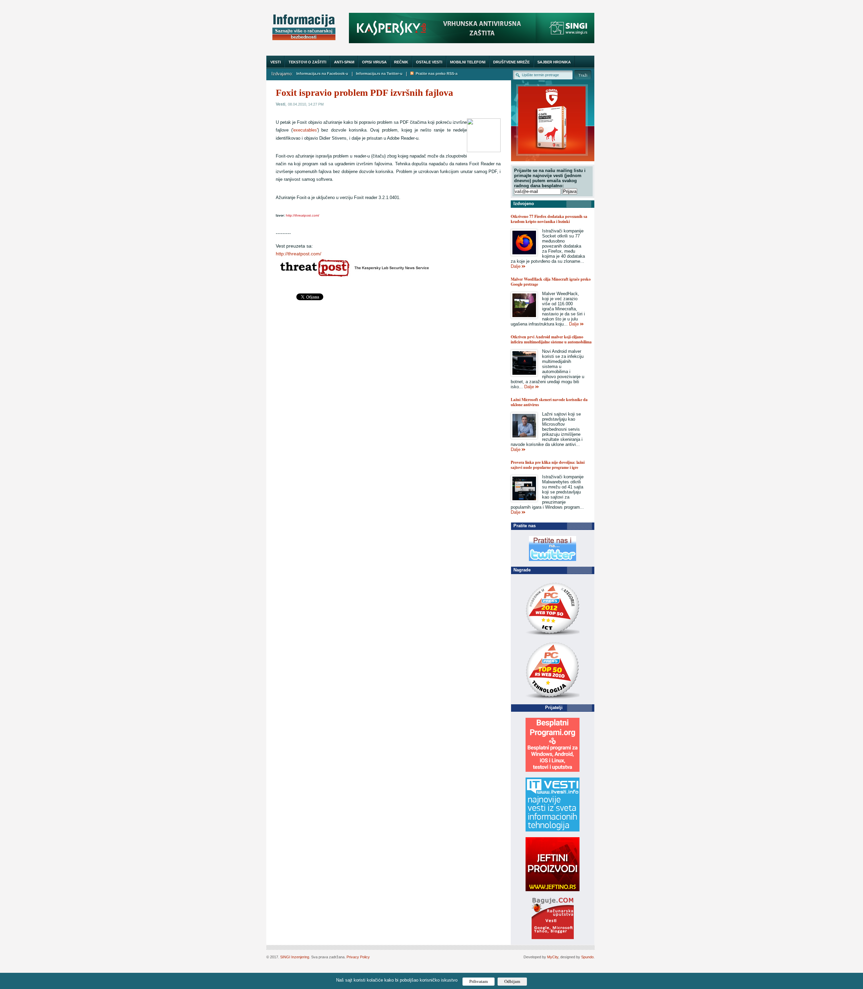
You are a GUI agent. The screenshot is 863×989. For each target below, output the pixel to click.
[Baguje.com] (553, 937)
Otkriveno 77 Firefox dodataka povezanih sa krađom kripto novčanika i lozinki (549, 219)
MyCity (552, 957)
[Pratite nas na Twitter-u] (552, 559)
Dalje (515, 266)
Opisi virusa (374, 62)
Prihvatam (478, 981)
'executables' (305, 130)
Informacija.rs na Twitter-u (379, 74)
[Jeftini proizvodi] (552, 889)
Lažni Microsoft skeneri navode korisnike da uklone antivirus (549, 402)
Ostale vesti (429, 62)
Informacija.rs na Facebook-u (322, 74)
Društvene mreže (511, 62)
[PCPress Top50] (552, 635)
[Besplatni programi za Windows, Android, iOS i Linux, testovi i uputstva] (552, 770)
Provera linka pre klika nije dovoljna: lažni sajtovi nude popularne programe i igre (548, 464)
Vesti (275, 62)
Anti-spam (344, 62)
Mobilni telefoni (467, 62)
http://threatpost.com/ (298, 253)
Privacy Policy (358, 957)
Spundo (587, 957)
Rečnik (401, 62)
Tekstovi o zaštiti (307, 62)
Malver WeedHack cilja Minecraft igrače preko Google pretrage (551, 281)
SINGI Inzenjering (294, 957)
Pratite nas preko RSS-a (435, 74)
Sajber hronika (554, 62)
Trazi (582, 74)
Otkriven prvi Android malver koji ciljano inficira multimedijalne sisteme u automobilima (551, 339)
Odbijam (512, 981)
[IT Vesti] (552, 829)
